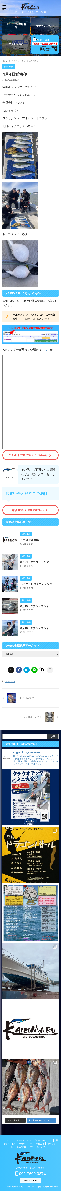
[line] (34, 670)
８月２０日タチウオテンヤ (36, 584)
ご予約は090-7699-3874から (28, 455)
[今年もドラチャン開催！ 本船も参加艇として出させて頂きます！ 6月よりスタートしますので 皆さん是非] (30, 913)
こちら (45, 349)
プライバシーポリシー (39, 1147)
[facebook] (19, 670)
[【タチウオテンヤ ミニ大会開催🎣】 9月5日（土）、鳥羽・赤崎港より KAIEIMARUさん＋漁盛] (30, 797)
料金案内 (40, 1143)
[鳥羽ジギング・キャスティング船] (30, 8)
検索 (53, 736)
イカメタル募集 (29, 539)
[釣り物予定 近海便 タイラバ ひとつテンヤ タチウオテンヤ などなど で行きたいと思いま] (30, 1029)
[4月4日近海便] (26, 670)
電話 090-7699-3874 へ (28, 510)
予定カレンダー (25, 1143)
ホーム (7, 1140)
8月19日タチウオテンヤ (34, 606)
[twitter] (11, 670)
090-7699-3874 (32, 1174)
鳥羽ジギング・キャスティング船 (30, 1168)
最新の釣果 (10, 681)
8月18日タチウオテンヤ (34, 628)
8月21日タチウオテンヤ (34, 562)
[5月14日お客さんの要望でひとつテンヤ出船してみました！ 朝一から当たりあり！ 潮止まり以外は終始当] (30, 1087)
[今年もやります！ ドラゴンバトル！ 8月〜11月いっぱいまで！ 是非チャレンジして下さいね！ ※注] (30, 855)
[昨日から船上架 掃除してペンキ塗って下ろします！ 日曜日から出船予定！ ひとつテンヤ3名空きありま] (30, 971)
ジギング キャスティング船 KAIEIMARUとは (33, 1140)
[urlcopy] (50, 670)
